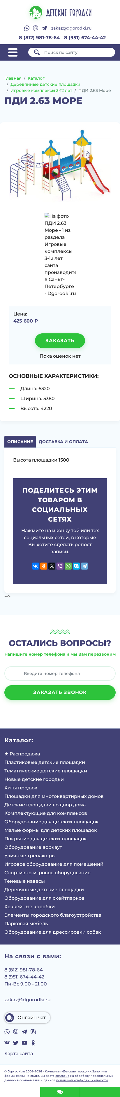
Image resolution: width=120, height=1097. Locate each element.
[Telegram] (84, 566)
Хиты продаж (20, 788)
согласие (62, 1076)
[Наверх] (20, 1092)
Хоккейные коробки (29, 906)
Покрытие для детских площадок (45, 838)
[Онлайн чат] (60, 1092)
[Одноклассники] (43, 566)
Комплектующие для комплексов (45, 813)
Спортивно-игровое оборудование (47, 872)
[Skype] (76, 566)
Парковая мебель (26, 923)
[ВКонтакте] (35, 566)
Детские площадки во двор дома (45, 805)
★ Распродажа (22, 754)
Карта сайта (18, 1053)
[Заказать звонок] (100, 1092)
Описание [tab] (20, 441)
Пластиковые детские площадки (44, 762)
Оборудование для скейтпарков (44, 898)
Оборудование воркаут (33, 847)
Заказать (59, 340)
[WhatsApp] (68, 566)
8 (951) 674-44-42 (85, 37)
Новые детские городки (34, 779)
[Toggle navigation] (13, 52)
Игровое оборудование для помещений (53, 864)
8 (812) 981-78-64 (39, 37)
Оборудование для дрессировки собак (52, 932)
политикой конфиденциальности (82, 1080)
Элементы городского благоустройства (52, 915)
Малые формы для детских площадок (50, 830)
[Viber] (60, 566)
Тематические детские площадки (45, 771)
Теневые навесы (24, 881)
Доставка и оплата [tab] (63, 441)
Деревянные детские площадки (44, 889)
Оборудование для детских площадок (51, 822)
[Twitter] (51, 566)
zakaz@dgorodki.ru (71, 28)
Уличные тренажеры (30, 855)
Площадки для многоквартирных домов (54, 796)
